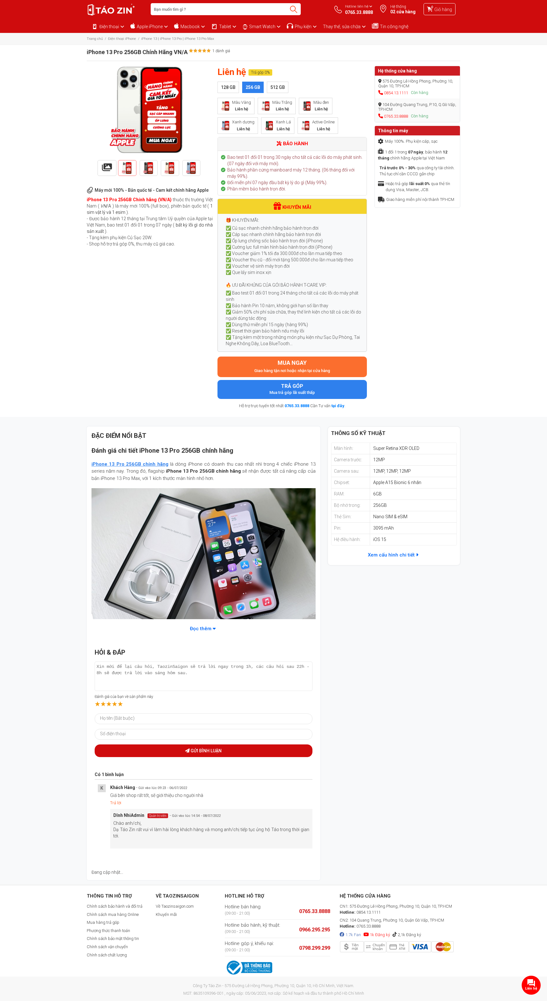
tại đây (337, 406)
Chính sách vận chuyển (107, 946)
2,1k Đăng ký (409, 934)
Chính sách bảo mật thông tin (113, 938)
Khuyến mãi (166, 914)
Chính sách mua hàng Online (113, 914)
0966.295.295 (314, 930)
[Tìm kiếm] (293, 9)
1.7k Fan (352, 934)
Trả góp (292, 389)
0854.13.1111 (396, 92)
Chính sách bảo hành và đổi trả (114, 906)
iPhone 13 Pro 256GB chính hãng (129, 464)
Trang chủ (95, 39)
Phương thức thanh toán (108, 930)
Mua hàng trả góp (103, 922)
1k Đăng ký (379, 934)
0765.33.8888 (297, 406)
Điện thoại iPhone (122, 39)
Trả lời (115, 802)
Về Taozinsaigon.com (175, 906)
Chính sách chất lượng (107, 955)
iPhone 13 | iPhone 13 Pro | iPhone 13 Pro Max (177, 39)
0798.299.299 (314, 948)
